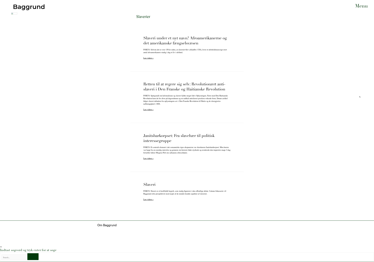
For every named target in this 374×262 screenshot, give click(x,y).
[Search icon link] (360, 97)
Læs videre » (148, 199)
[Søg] (33, 256)
